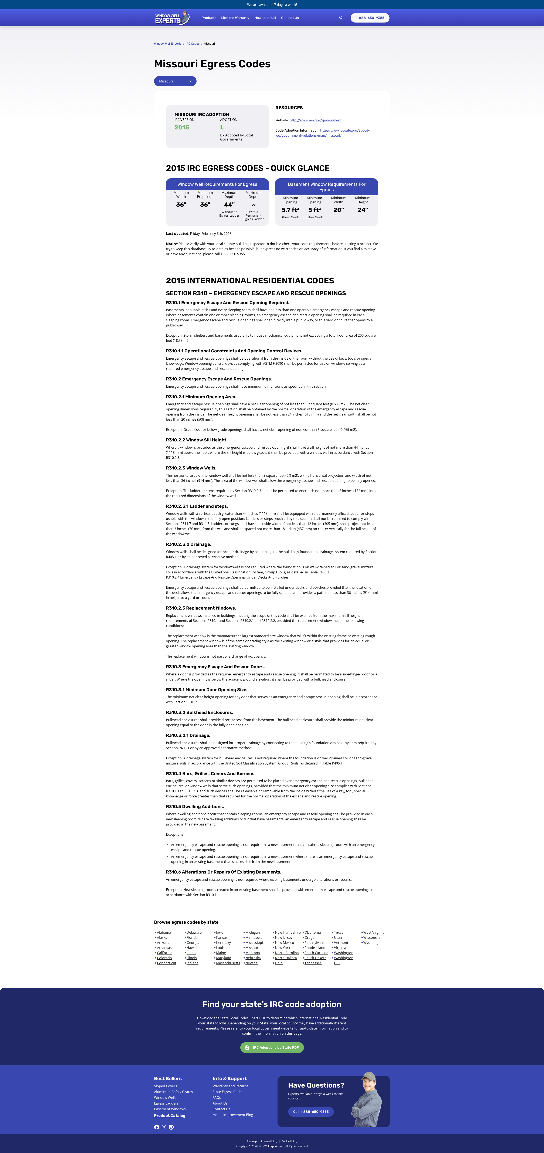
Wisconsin (371, 937)
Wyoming (370, 942)
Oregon (311, 937)
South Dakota (315, 958)
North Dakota (286, 958)
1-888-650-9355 (370, 18)
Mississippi (254, 942)
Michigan (252, 932)
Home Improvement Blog (233, 1115)
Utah (338, 937)
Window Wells (165, 1097)
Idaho (191, 952)
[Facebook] (156, 1127)
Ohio (279, 963)
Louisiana (223, 947)
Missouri (252, 947)
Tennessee (313, 963)
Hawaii (192, 947)
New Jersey (283, 937)
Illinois (192, 958)
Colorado (164, 958)
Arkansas (164, 947)
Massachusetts (228, 963)
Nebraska (253, 958)
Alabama (164, 932)
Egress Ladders (166, 1103)
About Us (220, 1103)
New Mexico (284, 942)
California (164, 952)
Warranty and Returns (230, 1086)
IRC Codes (193, 43)
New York (282, 947)
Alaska (162, 937)
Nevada (251, 963)
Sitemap (252, 1141)
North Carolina (287, 952)
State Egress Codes (228, 1092)
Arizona (163, 942)
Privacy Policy (269, 1141)
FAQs (217, 1097)
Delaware (194, 932)
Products (209, 18)
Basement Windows (170, 1109)
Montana (252, 952)
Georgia (193, 942)
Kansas (222, 937)
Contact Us (290, 18)
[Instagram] (163, 1127)
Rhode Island (315, 947)
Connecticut (166, 963)
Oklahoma (313, 932)
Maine (221, 952)
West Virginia (373, 932)
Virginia (340, 947)
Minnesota (253, 937)
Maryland (223, 958)
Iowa (220, 932)
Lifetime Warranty (235, 18)
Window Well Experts (167, 43)
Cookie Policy (289, 1141)
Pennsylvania (315, 942)
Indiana (192, 963)
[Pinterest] (171, 1127)
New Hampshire (288, 932)
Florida (192, 937)
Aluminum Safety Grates (173, 1092)
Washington (343, 952)
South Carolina (316, 952)
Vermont (341, 942)
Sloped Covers (165, 1086)
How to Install (265, 18)
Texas (338, 932)
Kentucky (223, 942)
